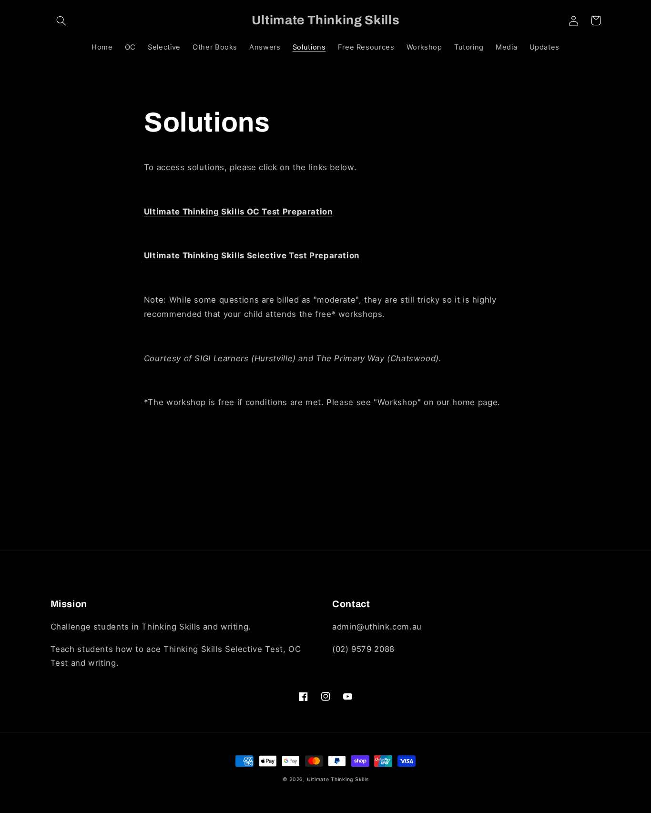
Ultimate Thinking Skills (338, 779)
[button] (61, 20)
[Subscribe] (404, 537)
